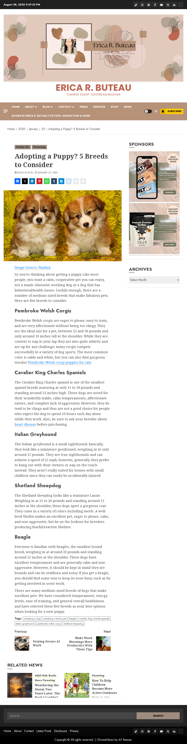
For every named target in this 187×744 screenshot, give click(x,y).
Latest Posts (43, 731)
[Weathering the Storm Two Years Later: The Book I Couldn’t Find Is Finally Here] (19, 685)
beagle (72, 618)
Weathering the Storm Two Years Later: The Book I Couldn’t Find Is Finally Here (47, 695)
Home (16, 107)
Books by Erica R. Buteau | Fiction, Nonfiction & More (51, 116)
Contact (64, 107)
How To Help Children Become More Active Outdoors (104, 687)
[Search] (156, 111)
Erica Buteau (25, 172)
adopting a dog (32, 618)
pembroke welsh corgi (49, 624)
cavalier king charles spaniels (94, 618)
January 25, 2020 (48, 172)
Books (52, 675)
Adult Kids (41, 675)
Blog (46, 107)
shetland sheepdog (73, 624)
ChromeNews (105, 740)
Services (99, 107)
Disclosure (60, 731)
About (29, 107)
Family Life (22, 147)
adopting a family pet (55, 618)
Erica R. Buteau (93, 87)
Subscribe (174, 111)
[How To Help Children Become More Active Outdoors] (76, 685)
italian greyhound (25, 624)
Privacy (74, 731)
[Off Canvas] (6, 111)
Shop (114, 107)
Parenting (39, 147)
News (128, 107)
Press (84, 107)
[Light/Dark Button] (148, 111)
